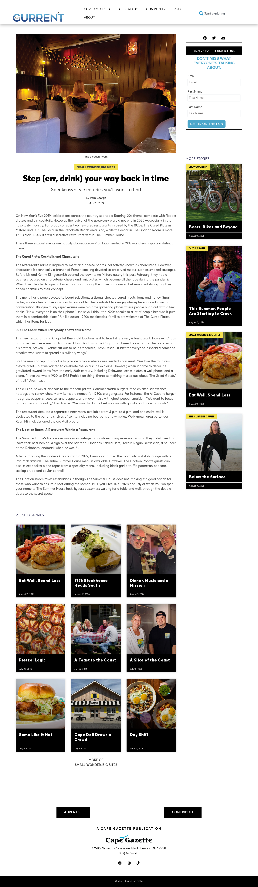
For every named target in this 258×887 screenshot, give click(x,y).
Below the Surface (207, 476)
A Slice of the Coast (150, 660)
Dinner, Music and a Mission (149, 583)
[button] (205, 38)
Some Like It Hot (35, 734)
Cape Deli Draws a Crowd (92, 737)
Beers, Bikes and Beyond (213, 226)
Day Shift (139, 734)
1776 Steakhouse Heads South (91, 583)
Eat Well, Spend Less (39, 580)
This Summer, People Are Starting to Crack (210, 311)
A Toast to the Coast (95, 660)
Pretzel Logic (32, 660)
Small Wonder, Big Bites (96, 167)
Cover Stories (97, 9)
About (89, 17)
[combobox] (220, 13)
